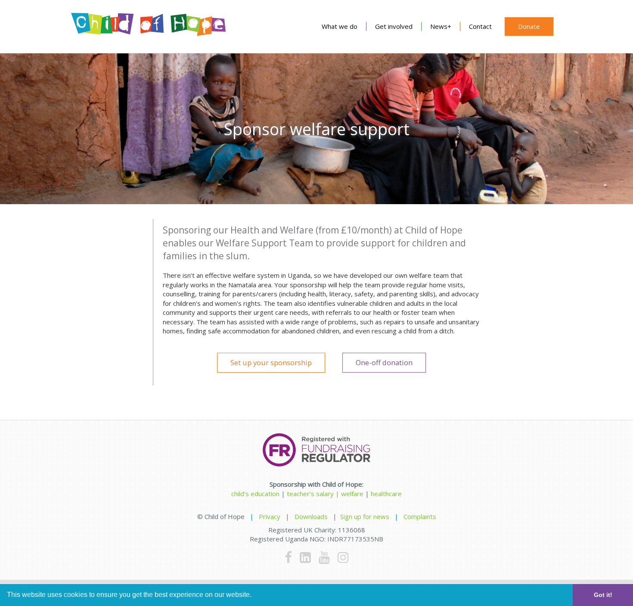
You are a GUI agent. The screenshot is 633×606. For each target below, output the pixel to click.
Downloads (311, 516)
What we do (339, 26)
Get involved (394, 26)
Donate (529, 26)
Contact (480, 26)
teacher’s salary (310, 493)
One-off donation (384, 362)
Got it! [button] (603, 594)
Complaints (419, 516)
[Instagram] (343, 557)
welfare (353, 493)
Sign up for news (364, 516)
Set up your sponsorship (271, 362)
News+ (440, 26)
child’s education (255, 493)
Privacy (269, 516)
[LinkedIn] (305, 557)
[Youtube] (324, 557)
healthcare (386, 493)
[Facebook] (288, 557)
